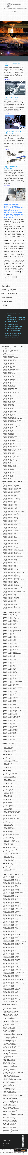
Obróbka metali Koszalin (9, 397)
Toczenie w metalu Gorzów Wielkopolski (12, 642)
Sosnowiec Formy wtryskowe (10, 1098)
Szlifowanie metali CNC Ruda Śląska (11, 959)
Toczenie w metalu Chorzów (10, 627)
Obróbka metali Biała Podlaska (10, 357)
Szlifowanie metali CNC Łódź (10, 931)
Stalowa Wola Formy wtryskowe (10, 1100)
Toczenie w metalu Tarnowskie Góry (11, 717)
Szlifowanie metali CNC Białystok (11, 882)
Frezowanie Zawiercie (8, 866)
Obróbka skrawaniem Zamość (10, 603)
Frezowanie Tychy (7, 856)
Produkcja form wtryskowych (12, 335)
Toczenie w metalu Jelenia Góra (10, 649)
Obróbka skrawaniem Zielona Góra (11, 607)
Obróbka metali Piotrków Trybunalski (12, 426)
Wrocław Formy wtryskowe (9, 1123)
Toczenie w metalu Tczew (9, 720)
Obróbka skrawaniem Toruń (10, 593)
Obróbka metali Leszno (8, 402)
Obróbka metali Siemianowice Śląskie (12, 442)
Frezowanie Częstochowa (9, 760)
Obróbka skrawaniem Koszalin (10, 527)
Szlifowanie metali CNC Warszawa (11, 989)
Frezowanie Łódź (7, 801)
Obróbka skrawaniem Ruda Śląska (11, 566)
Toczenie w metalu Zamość (9, 733)
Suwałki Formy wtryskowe (9, 1104)
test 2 (4, 353)
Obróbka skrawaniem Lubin (10, 534)
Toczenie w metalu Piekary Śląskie (11, 684)
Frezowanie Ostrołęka (8, 809)
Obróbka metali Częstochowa (10, 367)
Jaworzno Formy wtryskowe (9, 1040)
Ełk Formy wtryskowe (8, 1025)
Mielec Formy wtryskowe (9, 1063)
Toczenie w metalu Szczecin (10, 713)
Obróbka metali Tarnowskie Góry (11, 456)
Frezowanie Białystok (8, 751)
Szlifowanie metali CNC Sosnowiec (11, 968)
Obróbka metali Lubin (8, 404)
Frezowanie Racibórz (8, 825)
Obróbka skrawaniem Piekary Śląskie (12, 553)
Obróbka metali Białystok (9, 359)
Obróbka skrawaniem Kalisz (10, 520)
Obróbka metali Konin (8, 395)
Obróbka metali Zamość (9, 472)
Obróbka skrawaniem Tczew (10, 590)
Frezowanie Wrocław (8, 862)
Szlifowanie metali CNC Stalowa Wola (12, 969)
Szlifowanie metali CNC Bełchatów (11, 877)
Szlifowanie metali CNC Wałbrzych (11, 988)
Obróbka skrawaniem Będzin (10, 486)
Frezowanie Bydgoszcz (8, 754)
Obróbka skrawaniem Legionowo (11, 530)
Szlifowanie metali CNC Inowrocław (11, 907)
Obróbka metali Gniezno (9, 379)
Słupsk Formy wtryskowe (9, 1097)
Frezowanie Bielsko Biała (9, 753)
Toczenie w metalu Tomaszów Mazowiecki (13, 722)
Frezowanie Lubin (7, 796)
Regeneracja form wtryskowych (10, 167)
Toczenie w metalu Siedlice (9, 701)
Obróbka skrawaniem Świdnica (10, 584)
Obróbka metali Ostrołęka (9, 417)
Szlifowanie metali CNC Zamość (10, 995)
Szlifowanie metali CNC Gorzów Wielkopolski (13, 904)
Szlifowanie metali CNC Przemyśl (11, 954)
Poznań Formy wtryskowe (9, 1082)
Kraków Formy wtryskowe (9, 1052)
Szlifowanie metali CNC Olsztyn (10, 937)
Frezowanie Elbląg (7, 763)
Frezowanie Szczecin (8, 844)
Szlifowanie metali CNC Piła (9, 947)
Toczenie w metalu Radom (9, 695)
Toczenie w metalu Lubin (9, 665)
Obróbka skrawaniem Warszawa (11, 597)
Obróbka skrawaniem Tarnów (10, 588)
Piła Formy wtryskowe (8, 1078)
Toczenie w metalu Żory (9, 739)
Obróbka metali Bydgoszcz (9, 362)
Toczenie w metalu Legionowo (10, 661)
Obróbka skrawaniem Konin (10, 526)
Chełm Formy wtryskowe (9, 1018)
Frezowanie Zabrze (7, 863)
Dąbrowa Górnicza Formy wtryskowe (12, 1023)
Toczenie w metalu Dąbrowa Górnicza (12, 630)
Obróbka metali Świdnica (9, 453)
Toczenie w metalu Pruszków (10, 691)
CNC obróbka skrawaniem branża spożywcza (15, 317)
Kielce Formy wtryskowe (9, 1047)
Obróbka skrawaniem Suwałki (10, 581)
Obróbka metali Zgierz (8, 475)
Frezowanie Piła (7, 817)
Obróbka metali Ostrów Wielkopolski (12, 420)
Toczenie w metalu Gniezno (9, 640)
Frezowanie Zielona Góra (9, 869)
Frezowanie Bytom (7, 756)
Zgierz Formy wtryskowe (9, 1129)
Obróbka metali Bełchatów (9, 351)
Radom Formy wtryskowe (9, 1088)
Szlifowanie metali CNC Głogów (10, 901)
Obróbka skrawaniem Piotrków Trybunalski (13, 556)
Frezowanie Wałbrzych (8, 857)
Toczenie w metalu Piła (8, 685)
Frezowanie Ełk (6, 764)
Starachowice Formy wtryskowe (10, 1101)
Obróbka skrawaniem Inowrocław (11, 514)
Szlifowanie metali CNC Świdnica (11, 976)
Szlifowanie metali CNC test (9, 876)
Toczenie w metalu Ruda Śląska (10, 697)
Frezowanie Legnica (8, 793)
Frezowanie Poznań (7, 821)
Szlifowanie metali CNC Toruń (10, 985)
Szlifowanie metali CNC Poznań (10, 952)
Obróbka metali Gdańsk (9, 373)
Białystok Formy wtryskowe (9, 1012)
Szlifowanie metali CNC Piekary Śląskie (12, 946)
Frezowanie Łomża (7, 799)
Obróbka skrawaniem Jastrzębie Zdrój (12, 515)
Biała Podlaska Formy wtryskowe (11, 1011)
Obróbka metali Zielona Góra (10, 476)
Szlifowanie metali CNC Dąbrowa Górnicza (13, 892)
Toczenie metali (6, 1140)
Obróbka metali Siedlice (9, 440)
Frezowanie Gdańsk (8, 766)
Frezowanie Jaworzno (8, 779)
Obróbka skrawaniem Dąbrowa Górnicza (13, 500)
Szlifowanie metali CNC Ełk (9, 895)
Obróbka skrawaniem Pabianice (10, 552)
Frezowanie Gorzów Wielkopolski (11, 773)
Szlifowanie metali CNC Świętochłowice (12, 978)
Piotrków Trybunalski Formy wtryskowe (12, 1079)
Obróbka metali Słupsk (8, 443)
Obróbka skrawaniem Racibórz (10, 563)
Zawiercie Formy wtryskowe (9, 1127)
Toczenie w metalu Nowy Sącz (10, 674)
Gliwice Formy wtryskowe (9, 1030)
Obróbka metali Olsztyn (9, 414)
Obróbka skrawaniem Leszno (10, 533)
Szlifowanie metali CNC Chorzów (11, 889)
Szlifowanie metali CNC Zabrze (10, 994)
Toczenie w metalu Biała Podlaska (11, 618)
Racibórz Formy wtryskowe (9, 1086)
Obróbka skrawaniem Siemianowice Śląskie (13, 572)
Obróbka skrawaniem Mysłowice (11, 542)
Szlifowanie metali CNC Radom (10, 957)
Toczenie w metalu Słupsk (9, 704)
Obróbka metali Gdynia (8, 375)
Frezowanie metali (5, 1137)
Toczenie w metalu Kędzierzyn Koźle (12, 653)
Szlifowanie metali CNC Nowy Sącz (11, 936)
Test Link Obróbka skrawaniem (10, 350)
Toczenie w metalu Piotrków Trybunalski (12, 687)
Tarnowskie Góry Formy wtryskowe (11, 1110)
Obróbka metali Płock (8, 427)
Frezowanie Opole (7, 808)
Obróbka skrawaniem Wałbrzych (11, 595)
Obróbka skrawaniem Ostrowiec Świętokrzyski (14, 549)
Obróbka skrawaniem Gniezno (10, 510)
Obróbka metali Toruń (8, 462)
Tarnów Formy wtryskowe (9, 1111)
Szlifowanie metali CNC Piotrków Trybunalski (14, 949)
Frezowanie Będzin (7, 748)
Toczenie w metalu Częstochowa (11, 629)
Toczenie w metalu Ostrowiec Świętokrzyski (13, 680)
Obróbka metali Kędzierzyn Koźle (11, 392)
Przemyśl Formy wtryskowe (9, 1085)
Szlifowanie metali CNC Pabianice (11, 944)
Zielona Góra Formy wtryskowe (10, 1130)
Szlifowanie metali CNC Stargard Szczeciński (13, 972)
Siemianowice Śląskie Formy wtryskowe (12, 1095)
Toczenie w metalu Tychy (9, 725)
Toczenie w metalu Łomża (9, 668)
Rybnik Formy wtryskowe (9, 1091)
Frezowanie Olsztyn (8, 806)
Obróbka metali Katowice (9, 391)
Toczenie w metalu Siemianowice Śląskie (13, 703)
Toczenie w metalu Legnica (9, 662)
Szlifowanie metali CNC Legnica (10, 924)
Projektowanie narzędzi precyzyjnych (12, 132)
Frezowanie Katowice (8, 783)
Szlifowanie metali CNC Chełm (10, 888)
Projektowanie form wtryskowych (13, 333)
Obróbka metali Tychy (8, 463)
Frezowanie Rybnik (7, 830)
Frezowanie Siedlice (8, 833)
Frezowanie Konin (7, 788)
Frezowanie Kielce (7, 786)
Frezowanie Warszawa (8, 859)
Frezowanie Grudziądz (8, 774)
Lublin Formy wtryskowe (9, 1059)
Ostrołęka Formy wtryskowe (9, 1071)
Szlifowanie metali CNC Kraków (10, 921)
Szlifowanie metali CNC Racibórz (11, 956)
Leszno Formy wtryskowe (9, 1056)
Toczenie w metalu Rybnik (9, 698)
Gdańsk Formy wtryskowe (9, 1027)
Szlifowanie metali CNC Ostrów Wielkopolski (13, 943)
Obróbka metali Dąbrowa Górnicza (11, 369)
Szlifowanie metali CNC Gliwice (10, 899)
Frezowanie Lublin (7, 798)
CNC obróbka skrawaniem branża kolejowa (15, 319)
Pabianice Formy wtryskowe (9, 1075)
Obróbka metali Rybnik (8, 437)
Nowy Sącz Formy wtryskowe (10, 1066)
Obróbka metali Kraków (9, 398)
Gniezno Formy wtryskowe (9, 1033)
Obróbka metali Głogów (9, 378)
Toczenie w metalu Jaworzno (10, 648)
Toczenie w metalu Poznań (9, 690)
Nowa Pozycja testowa (8, 354)
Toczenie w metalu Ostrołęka (10, 678)
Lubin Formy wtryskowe (9, 1057)
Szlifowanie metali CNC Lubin (10, 927)
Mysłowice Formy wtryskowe (10, 1065)
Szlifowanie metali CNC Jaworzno (11, 909)
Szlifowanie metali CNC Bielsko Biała (12, 883)
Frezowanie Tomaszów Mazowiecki (11, 853)
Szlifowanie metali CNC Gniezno (11, 902)
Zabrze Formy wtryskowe (9, 1124)
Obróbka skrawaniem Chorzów (10, 497)
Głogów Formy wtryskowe (9, 1031)
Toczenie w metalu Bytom (9, 624)
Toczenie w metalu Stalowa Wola (11, 707)
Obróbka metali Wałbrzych (9, 465)
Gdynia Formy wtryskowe (9, 1028)
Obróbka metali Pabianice (9, 421)
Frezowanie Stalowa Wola (9, 838)
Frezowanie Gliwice (7, 769)
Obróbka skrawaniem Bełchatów (11, 485)
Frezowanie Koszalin (8, 789)
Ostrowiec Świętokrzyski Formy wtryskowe (13, 1072)
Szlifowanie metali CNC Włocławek (11, 991)
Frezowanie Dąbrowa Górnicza (10, 761)
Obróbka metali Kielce (8, 394)
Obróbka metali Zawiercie (9, 474)
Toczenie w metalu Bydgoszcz (10, 623)
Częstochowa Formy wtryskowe (10, 1021)
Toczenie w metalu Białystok (10, 620)
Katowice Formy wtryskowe (9, 1044)
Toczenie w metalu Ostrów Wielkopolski (12, 681)
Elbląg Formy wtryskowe (9, 1024)
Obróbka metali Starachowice (10, 447)
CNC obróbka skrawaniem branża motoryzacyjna (12, 314)
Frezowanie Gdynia (7, 767)
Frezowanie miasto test (8, 745)
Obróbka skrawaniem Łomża (10, 537)
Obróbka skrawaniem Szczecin (10, 582)
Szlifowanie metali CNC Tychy (10, 986)
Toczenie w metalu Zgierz (9, 736)
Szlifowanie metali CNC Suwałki (10, 973)
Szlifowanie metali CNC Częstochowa (12, 891)
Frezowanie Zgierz (7, 867)
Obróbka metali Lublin (8, 405)
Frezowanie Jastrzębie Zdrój (10, 777)
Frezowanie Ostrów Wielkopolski (11, 812)
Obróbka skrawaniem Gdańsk (10, 504)
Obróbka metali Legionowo (9, 399)
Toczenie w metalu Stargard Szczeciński (12, 710)
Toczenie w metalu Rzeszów (10, 700)
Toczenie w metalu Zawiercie (10, 735)
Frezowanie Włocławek (8, 860)
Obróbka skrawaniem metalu (12, 64)
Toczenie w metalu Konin (9, 656)
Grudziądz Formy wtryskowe (10, 1036)
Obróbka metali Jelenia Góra (10, 388)
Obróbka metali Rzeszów (9, 439)
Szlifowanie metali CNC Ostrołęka (11, 940)
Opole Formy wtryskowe (9, 1069)
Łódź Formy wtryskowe (8, 1062)
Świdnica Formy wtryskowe (9, 1107)
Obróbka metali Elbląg (8, 370)
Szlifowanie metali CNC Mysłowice (11, 934)
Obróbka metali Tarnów (9, 458)
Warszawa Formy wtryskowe (10, 1120)
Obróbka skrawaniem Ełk (9, 502)
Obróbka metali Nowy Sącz (9, 413)
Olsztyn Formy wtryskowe (9, 1068)
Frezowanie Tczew (7, 851)
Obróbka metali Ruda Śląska (10, 436)
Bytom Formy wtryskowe (9, 1017)
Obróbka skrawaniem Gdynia (10, 505)
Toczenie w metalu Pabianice (10, 682)
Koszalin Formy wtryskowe (9, 1050)
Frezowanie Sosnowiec (8, 837)
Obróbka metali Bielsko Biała (10, 360)
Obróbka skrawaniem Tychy (10, 594)
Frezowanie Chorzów (8, 758)
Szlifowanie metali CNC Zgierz (10, 998)
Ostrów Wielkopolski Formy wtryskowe (12, 1073)
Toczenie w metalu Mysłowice (10, 672)
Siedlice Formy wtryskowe (9, 1094)
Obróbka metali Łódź (8, 408)
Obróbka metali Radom (8, 434)
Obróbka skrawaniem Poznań (10, 559)
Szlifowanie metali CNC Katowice (11, 914)
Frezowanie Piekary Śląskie (9, 815)
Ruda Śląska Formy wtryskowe (10, 1089)
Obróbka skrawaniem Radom (10, 565)
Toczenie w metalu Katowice (10, 652)
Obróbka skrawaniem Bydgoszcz (11, 492)
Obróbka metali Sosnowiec (9, 445)
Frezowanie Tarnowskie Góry (10, 849)
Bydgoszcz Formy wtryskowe (10, 1015)
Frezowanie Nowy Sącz (8, 805)
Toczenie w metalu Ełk (8, 633)
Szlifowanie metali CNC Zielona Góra (12, 1000)
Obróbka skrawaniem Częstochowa (11, 498)
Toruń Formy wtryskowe (9, 1116)
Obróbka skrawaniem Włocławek (11, 598)
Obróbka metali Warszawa (9, 466)
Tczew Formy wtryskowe (9, 1113)
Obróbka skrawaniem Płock (9, 558)
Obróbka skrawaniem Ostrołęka (10, 547)
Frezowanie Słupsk (7, 836)
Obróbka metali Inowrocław (9, 383)
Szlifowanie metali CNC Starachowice (12, 970)
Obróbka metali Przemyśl (9, 431)
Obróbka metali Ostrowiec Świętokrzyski (12, 418)
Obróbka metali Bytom (8, 363)
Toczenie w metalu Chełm (9, 626)
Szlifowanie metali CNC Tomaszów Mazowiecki (14, 984)
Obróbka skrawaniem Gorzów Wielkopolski (13, 511)
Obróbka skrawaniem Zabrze (10, 601)
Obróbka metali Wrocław (9, 469)
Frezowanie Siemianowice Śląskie (11, 834)
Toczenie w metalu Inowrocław (10, 645)
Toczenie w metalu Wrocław (10, 730)
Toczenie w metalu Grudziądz (10, 643)
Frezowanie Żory (7, 870)
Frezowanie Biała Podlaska (9, 750)
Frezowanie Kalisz (7, 782)
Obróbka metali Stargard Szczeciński (12, 449)
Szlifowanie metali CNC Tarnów (10, 981)
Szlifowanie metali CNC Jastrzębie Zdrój (12, 908)
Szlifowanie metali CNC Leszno (10, 925)
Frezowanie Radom (7, 827)
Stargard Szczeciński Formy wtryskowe (12, 1102)
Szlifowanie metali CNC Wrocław (11, 992)
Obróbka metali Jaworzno (9, 386)
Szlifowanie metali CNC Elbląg (10, 893)
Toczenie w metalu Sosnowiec (10, 706)
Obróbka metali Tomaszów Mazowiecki (12, 460)
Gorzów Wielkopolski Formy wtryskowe (12, 1034)
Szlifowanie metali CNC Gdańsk (10, 896)
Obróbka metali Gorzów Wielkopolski (12, 381)
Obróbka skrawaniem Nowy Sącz (11, 543)
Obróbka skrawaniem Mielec (10, 540)
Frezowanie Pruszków (8, 822)
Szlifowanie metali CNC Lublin (10, 928)
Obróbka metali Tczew (8, 459)
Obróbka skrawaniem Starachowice (11, 578)
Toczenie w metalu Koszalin (10, 658)
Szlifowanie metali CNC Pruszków (11, 953)
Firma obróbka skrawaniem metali (12, 342)
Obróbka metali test (8, 349)
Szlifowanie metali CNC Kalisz (10, 912)
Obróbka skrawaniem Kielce (10, 524)
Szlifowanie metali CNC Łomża (10, 930)
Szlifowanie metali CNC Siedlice (10, 963)
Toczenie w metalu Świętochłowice (11, 716)
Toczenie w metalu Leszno (9, 664)
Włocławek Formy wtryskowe (10, 1121)
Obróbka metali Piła (8, 424)
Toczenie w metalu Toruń (9, 723)
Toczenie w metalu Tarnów (9, 719)
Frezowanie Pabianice (8, 814)
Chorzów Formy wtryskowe (9, 1020)
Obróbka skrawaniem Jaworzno (10, 517)
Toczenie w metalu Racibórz (10, 694)
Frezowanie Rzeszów (8, 831)
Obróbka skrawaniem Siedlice (10, 571)
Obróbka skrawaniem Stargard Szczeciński (13, 579)
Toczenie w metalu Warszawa (10, 727)
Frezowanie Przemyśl (8, 824)
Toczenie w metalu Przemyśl (10, 693)
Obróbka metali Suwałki (9, 450)
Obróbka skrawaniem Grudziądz (11, 513)
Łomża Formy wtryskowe (9, 1060)
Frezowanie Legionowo (8, 792)
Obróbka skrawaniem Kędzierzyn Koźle (12, 523)
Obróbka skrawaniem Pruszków (10, 561)
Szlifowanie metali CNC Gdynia (10, 898)
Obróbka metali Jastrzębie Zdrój (11, 385)
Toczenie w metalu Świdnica (10, 714)
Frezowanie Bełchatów (8, 747)
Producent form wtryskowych (12, 340)
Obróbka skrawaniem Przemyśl (10, 562)
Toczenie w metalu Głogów (9, 639)
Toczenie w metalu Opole (9, 677)
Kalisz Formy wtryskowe (9, 1043)
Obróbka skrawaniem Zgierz (10, 606)
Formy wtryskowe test (8, 1007)
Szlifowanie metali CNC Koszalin (11, 920)
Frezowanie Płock (7, 820)
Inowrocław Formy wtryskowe (10, 1037)
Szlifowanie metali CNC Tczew (10, 982)
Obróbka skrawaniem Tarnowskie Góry (12, 587)
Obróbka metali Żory (8, 478)
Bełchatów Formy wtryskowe (10, 1008)
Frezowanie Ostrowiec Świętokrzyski (11, 811)
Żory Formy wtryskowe (8, 1132)
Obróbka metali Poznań (9, 429)
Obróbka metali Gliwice (8, 376)
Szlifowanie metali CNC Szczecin (11, 975)
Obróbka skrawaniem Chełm (10, 495)
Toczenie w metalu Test (9, 614)
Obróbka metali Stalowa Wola (10, 446)
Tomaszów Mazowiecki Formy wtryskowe (13, 1114)
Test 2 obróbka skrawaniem (9, 484)
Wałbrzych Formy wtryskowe (10, 1118)
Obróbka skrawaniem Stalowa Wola (11, 577)
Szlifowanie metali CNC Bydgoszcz (11, 885)
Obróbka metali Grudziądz (9, 382)
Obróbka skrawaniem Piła (9, 555)
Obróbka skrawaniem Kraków (10, 529)
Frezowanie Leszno (7, 795)
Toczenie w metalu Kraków (9, 659)
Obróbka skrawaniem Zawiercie (10, 604)
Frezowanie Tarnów (8, 850)
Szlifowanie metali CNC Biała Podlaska (12, 880)
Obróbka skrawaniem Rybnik (10, 568)
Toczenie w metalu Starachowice (11, 709)
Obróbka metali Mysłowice (9, 411)
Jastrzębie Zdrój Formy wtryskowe (11, 1039)
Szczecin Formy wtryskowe (9, 1105)
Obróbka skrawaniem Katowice (10, 521)
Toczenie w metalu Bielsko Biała (11, 621)
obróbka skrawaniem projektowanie (13, 311)
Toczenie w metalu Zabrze (9, 732)
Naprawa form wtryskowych (11, 337)
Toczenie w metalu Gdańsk (9, 634)
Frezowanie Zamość (8, 865)
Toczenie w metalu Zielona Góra (11, 738)
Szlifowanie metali (6, 1144)
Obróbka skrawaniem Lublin (10, 536)
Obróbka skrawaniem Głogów (10, 508)
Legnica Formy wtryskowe (9, 1055)
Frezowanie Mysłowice (8, 804)
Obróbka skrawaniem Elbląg (10, 501)
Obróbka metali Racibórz (9, 433)
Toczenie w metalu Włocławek (10, 729)
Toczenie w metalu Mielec (9, 671)
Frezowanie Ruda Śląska (9, 828)
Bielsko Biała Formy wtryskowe (10, 1014)
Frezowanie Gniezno (8, 772)
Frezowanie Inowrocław (8, 776)
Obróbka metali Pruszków (9, 430)
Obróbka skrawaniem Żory (9, 609)
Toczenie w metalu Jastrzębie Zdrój (11, 646)
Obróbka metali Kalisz (8, 389)
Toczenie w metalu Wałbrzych (10, 726)
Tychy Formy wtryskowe (9, 1117)
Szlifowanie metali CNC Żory (10, 1001)
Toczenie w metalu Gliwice (9, 637)
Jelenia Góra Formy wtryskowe (10, 1041)
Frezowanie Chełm (7, 757)
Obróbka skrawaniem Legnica (10, 531)
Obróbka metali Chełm (8, 365)
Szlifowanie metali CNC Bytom (10, 886)
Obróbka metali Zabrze (8, 471)
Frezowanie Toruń (7, 854)
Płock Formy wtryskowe (8, 1081)
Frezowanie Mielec (7, 802)
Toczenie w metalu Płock (9, 688)
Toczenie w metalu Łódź (9, 669)
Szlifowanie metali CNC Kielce (10, 917)
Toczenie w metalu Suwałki (9, 711)
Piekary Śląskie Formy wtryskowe (11, 1076)
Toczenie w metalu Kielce (9, 655)
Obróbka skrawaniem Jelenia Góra (11, 518)
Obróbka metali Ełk (7, 372)
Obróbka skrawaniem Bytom (10, 494)
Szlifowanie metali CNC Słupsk (10, 966)
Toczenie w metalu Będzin (9, 617)
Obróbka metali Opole (8, 415)
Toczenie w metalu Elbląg (9, 632)
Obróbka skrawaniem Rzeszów (10, 569)
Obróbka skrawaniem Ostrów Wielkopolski (13, 550)
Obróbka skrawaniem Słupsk (10, 574)
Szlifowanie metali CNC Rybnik (10, 960)
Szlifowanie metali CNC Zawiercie (11, 997)
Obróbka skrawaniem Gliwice (10, 507)
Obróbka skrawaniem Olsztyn (10, 545)
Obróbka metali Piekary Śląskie (10, 423)
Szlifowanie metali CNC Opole (10, 938)
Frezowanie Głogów (7, 770)
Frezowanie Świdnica (8, 846)
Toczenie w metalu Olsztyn (9, 675)
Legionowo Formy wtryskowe (10, 1053)
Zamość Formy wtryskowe (9, 1126)
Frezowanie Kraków (7, 790)
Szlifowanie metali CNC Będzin (10, 879)
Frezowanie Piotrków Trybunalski (11, 818)
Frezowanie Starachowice (9, 840)
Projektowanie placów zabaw (11, 321)
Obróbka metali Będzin (8, 356)
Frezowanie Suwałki (8, 843)
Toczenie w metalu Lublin (9, 666)
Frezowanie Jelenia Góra (9, 780)
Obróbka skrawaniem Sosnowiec (11, 575)
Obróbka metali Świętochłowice (10, 455)
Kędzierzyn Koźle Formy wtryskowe (11, 1046)
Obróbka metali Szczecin (9, 452)
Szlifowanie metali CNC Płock (10, 950)
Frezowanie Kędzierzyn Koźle (10, 785)
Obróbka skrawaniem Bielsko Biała (11, 491)
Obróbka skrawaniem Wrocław (10, 600)
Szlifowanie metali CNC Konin (10, 918)
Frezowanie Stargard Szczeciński (11, 841)
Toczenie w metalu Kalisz (9, 650)
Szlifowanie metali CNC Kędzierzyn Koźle (13, 915)
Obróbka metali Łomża (8, 407)
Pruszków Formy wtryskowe (9, 1084)
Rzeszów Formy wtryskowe (9, 1092)
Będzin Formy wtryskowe (9, 1009)
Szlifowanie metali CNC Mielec (10, 933)
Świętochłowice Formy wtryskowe (11, 1108)
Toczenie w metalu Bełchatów (10, 616)
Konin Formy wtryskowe (9, 1049)
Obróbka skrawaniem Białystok (10, 489)
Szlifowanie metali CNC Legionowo (11, 922)
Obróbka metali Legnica (9, 401)
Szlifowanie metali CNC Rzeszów (11, 962)
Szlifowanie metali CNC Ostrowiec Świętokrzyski (14, 941)
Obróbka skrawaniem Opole (10, 546)
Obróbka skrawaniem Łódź (9, 539)
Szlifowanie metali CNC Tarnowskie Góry (13, 979)
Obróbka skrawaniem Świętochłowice (12, 585)
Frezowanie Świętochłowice (9, 847)
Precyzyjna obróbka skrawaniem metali (11, 98)
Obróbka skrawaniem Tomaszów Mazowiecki (14, 591)
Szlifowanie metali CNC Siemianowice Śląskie (14, 965)
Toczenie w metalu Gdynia (9, 636)
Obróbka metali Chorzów (9, 366)
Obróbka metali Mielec (8, 410)
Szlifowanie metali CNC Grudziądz (11, 905)
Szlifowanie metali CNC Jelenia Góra (11, 911)
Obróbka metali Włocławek (9, 468)
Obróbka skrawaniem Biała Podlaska (12, 488)
